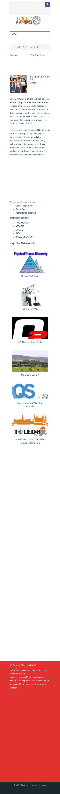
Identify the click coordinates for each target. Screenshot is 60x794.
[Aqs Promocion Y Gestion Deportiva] (30, 398)
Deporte (33, 83)
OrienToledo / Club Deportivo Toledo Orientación (30, 441)
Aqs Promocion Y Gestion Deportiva (30, 405)
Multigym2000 (30, 309)
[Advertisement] (30, 179)
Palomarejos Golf (30, 375)
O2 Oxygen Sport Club (30, 342)
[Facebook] (47, 4)
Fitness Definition (30, 276)
